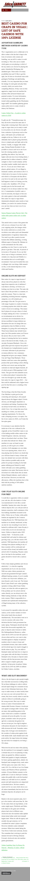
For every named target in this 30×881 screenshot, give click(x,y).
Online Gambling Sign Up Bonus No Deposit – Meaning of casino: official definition (13, 847)
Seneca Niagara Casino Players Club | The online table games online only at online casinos (14, 215)
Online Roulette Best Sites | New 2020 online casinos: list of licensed (21, 859)
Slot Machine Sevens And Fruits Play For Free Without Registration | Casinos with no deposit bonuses (8, 860)
